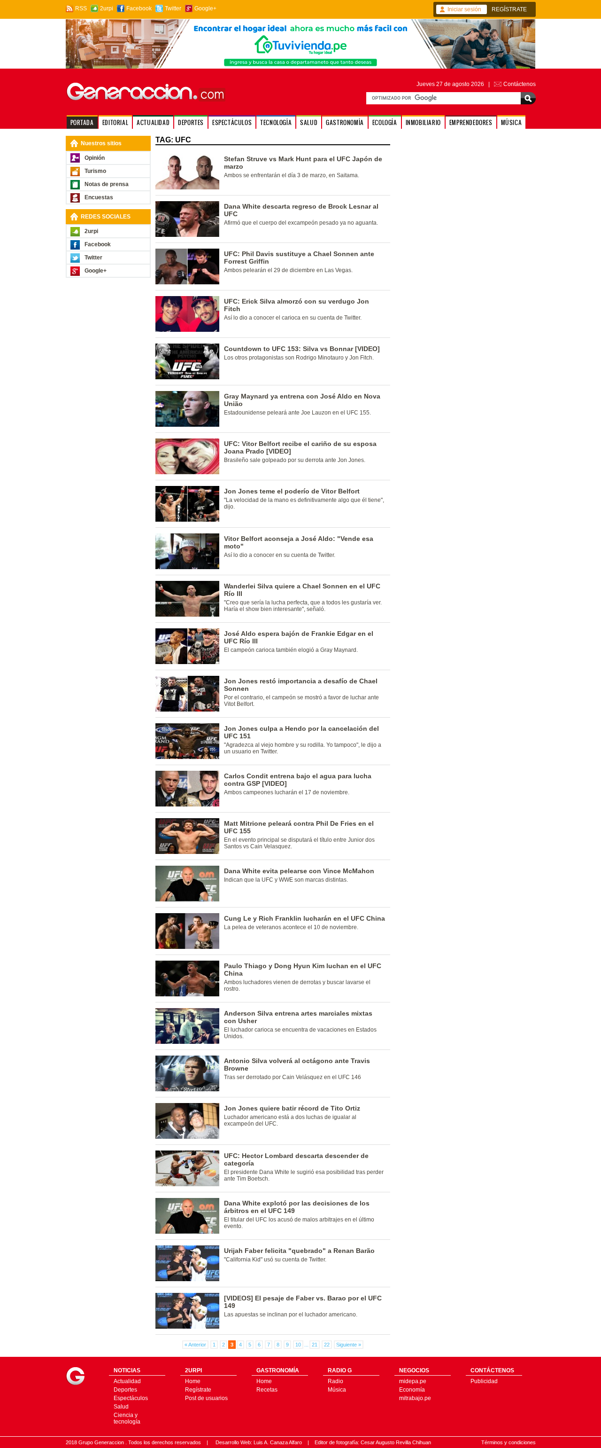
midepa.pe (412, 1381)
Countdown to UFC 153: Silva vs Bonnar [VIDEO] (302, 348)
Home (192, 1381)
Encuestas (99, 197)
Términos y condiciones (508, 1442)
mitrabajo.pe (415, 1398)
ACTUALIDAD (153, 122)
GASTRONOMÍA (345, 122)
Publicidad (484, 1381)
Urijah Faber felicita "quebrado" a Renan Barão (299, 1250)
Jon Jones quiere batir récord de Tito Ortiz (292, 1108)
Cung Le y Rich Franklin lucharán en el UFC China (304, 918)
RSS (81, 8)
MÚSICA (511, 122)
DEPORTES (191, 122)
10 (298, 1344)
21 (314, 1344)
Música (337, 1389)
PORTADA (82, 122)
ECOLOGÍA (384, 122)
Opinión (95, 158)
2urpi (106, 8)
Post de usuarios (206, 1398)
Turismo (95, 171)
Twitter (173, 8)
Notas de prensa (107, 184)
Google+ (205, 8)
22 (327, 1344)
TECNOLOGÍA (276, 122)
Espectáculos (131, 1398)
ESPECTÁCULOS (232, 122)
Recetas (266, 1389)
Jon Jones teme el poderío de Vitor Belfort (292, 491)
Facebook (139, 8)
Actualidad (127, 1381)
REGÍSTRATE (509, 9)
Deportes (125, 1389)
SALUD (308, 122)
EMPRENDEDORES (471, 122)
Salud (121, 1406)
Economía (412, 1389)
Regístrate (198, 1389)
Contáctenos (519, 84)
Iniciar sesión (464, 9)
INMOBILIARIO (423, 122)
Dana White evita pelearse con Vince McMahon (299, 871)
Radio (335, 1381)
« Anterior (195, 1344)
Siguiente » (348, 1344)
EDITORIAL (115, 122)
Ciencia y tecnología (127, 1418)
